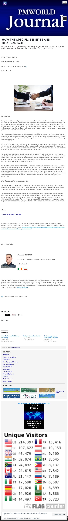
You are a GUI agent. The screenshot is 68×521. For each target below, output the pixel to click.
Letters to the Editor (9, 357)
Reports (5, 376)
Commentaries (7, 371)
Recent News (7, 381)
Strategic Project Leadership (31, 336)
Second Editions (8, 374)
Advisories (6, 369)
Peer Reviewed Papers (10, 362)
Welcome (6, 355)
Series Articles (7, 367)
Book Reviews (7, 379)
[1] (26, 66)
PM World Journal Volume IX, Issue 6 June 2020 (34, 403)
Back (64, 2)
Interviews (6, 359)
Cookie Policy (36, 518)
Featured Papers (15, 347)
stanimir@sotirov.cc (23, 287)
